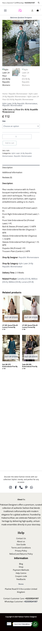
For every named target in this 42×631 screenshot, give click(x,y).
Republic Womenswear (18, 93)
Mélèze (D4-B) (15, 282)
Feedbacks (21, 579)
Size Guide (21, 544)
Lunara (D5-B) (28, 282)
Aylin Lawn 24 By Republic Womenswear (19, 103)
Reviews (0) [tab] (7, 177)
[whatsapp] (31, 487)
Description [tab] (7, 167)
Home (4, 93)
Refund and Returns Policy (21, 554)
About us (21, 541)
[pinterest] (26, 487)
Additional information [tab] (12, 172)
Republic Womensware (29, 257)
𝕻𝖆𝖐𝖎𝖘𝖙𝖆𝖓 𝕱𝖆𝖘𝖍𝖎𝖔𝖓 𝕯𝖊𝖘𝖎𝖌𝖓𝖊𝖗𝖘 (21, 17)
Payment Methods (21, 570)
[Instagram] (10, 487)
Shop (21, 567)
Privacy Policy (21, 550)
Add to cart (9, 143)
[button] (39, 2)
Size (3, 121)
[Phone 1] (21, 487)
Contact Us (21, 538)
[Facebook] (16, 487)
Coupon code (21, 576)
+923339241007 (29, 3)
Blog (21, 564)
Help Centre (21, 573)
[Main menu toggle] (5, 10)
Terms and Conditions (21, 547)
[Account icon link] (32, 10)
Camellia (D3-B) (23, 278)
